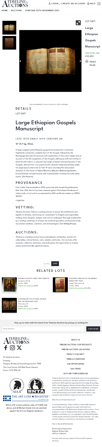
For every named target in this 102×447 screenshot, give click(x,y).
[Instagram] (12, 347)
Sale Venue (75, 369)
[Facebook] (5, 347)
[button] (78, 22)
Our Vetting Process (68, 224)
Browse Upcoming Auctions (62, 429)
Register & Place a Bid (60, 431)
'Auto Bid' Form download (75, 374)
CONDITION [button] (20, 200)
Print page (93, 62)
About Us (75, 340)
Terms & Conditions (75, 359)
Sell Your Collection (59, 433)
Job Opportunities (75, 364)
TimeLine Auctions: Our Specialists (75, 345)
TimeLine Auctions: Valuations (75, 349)
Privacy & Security (75, 354)
